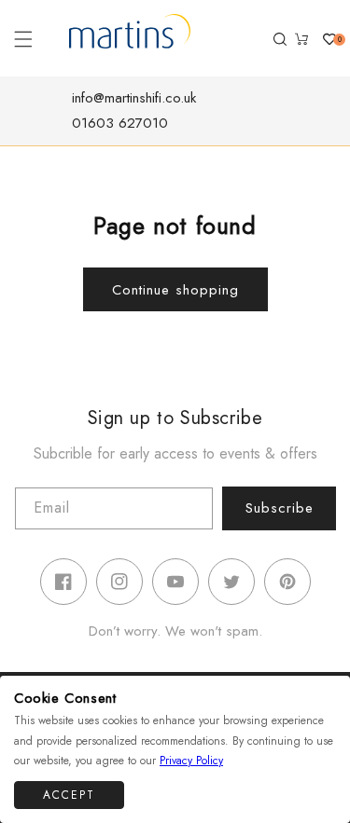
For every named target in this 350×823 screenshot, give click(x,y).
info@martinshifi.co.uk (134, 98)
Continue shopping (175, 290)
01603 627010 (120, 123)
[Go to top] (324, 796)
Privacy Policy (191, 760)
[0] (322, 39)
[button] (23, 39)
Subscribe (279, 508)
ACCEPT (69, 795)
